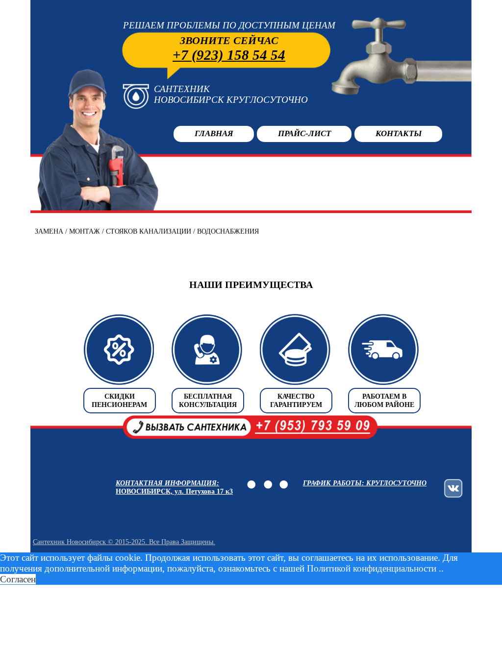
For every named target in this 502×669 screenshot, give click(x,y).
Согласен (18, 579)
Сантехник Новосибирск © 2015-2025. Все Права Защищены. (124, 542)
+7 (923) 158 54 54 (229, 55)
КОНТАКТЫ (399, 133)
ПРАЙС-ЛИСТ (304, 133)
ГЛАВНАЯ (214, 133)
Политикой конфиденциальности (371, 568)
